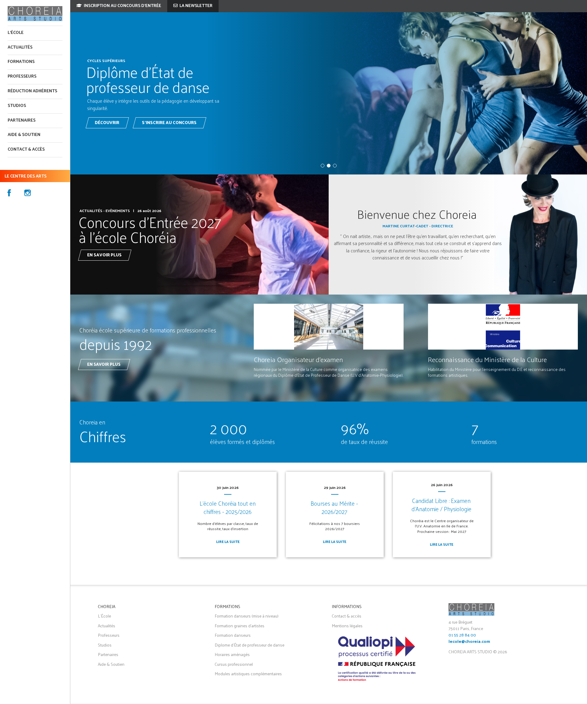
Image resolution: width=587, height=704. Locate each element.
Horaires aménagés (232, 654)
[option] (328, 93)
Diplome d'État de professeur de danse (249, 645)
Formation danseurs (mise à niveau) (247, 616)
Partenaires (21, 120)
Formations (21, 61)
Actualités (20, 47)
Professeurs (22, 76)
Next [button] (581, 93)
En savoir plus (104, 255)
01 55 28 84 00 (462, 635)
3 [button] (335, 166)
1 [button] (322, 166)
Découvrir (107, 123)
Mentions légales (347, 625)
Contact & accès (26, 149)
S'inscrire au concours (169, 123)
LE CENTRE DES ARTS (25, 176)
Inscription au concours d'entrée (122, 5)
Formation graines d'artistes (239, 625)
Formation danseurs (233, 635)
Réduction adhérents (32, 91)
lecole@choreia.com (469, 641)
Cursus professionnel (234, 664)
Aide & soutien (24, 134)
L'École (16, 32)
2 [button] (329, 166)
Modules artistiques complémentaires (248, 673)
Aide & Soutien (111, 664)
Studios (17, 105)
